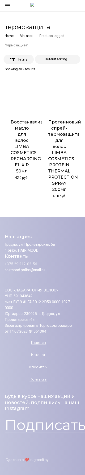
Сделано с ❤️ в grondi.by (27, 460)
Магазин (26, 36)
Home (9, 36)
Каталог (38, 355)
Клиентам (38, 367)
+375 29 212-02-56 (21, 264)
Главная (38, 343)
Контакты (38, 379)
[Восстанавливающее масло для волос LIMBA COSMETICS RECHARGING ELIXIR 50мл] (22, 96)
